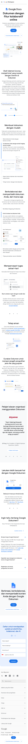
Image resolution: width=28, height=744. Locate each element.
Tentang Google (15, 732)
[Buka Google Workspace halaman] (8, 2)
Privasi (2, 732)
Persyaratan (8, 732)
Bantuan (11, 734)
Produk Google (4, 734)
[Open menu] (1, 2)
